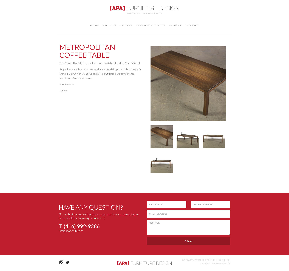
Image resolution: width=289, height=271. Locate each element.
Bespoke (175, 25)
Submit (188, 241)
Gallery (126, 25)
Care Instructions (150, 25)
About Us (110, 25)
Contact (192, 25)
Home (94, 25)
